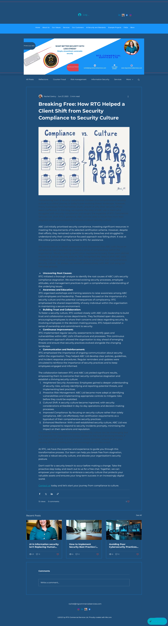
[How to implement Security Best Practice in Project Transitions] (84, 530)
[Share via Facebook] (39, 494)
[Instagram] (130, 15)
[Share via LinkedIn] (52, 494)
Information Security (100, 79)
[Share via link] (58, 494)
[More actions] (128, 96)
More (128, 79)
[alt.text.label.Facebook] (127, 15)
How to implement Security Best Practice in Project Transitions (83, 545)
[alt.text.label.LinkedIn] (119, 15)
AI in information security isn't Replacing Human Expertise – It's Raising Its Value (44, 545)
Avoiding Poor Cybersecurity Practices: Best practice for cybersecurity (123, 545)
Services (117, 79)
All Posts (30, 79)
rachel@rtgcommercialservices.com (85, 604)
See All (139, 515)
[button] (138, 80)
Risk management (78, 79)
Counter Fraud (59, 79)
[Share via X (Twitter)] (46, 494)
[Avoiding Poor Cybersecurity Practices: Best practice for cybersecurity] (124, 530)
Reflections (43, 79)
